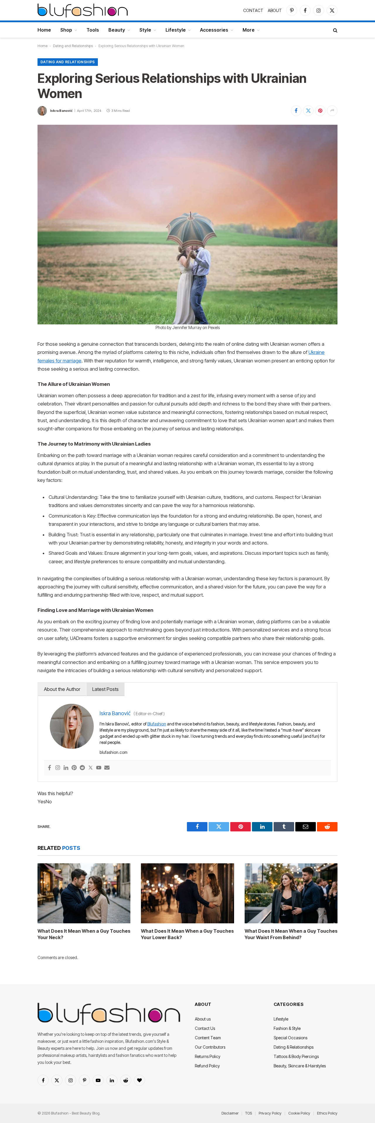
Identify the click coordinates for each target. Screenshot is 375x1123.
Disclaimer (229, 1113)
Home (44, 30)
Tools (92, 30)
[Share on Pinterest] (320, 110)
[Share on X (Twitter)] (308, 110)
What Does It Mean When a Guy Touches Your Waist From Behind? (291, 934)
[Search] (335, 30)
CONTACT (253, 10)
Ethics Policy (327, 1113)
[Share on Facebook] (296, 110)
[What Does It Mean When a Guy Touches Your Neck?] (84, 893)
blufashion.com (113, 752)
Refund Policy (207, 1065)
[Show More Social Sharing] (332, 110)
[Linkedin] (66, 768)
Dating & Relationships (293, 1047)
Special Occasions (290, 1037)
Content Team (208, 1037)
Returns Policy (207, 1056)
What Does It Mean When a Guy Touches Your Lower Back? (187, 934)
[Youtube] (98, 768)
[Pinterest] (74, 768)
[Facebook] (49, 768)
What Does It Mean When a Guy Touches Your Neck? (84, 934)
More (249, 30)
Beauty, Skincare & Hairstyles (300, 1065)
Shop (66, 30)
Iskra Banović (61, 111)
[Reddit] (82, 768)
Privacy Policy (270, 1113)
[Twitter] (90, 768)
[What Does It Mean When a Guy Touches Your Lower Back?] (187, 893)
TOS (248, 1113)
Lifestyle (176, 30)
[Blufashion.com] (83, 10)
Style (145, 30)
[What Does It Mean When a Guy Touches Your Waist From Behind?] (291, 893)
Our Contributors (210, 1047)
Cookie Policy (299, 1113)
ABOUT (275, 10)
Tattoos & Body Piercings (296, 1056)
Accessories (214, 30)
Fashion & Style (287, 1028)
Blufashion (156, 723)
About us (203, 1018)
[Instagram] (57, 768)
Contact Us (205, 1028)
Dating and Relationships (73, 46)
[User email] (107, 768)
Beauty (116, 30)
